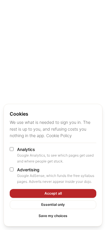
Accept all (53, 193)
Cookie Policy (59, 135)
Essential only (53, 204)
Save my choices (53, 215)
